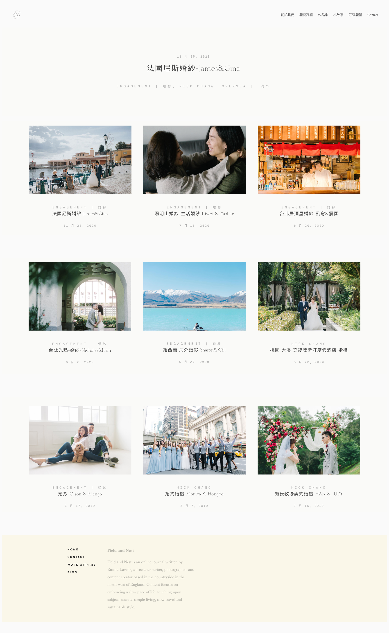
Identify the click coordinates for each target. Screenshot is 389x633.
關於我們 (287, 15)
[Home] (57, 15)
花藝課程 (306, 15)
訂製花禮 (355, 15)
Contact (372, 15)
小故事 (338, 15)
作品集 (323, 15)
